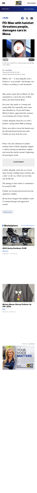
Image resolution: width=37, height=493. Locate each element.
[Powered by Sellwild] (32, 344)
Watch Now (31, 3)
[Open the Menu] (3, 3)
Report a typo (8, 212)
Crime (5, 18)
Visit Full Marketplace (28, 225)
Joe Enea (8, 70)
